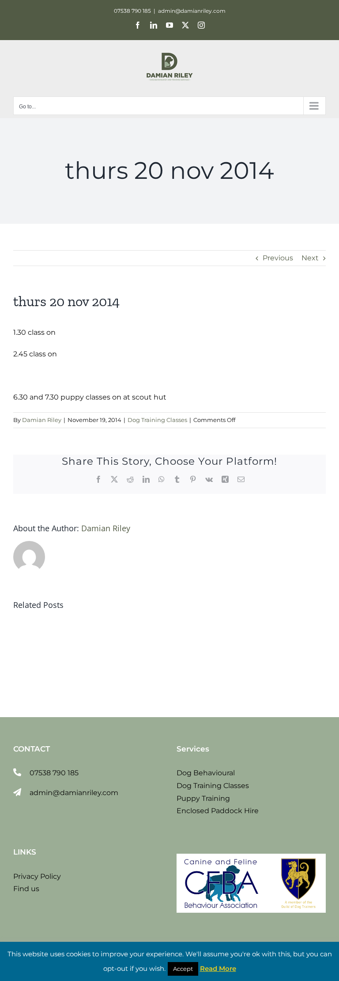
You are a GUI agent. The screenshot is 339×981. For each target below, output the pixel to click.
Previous (278, 258)
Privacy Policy (37, 876)
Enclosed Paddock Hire (218, 811)
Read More (218, 968)
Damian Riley (41, 419)
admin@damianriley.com (192, 10)
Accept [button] (183, 968)
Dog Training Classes (157, 419)
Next (310, 258)
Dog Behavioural (206, 773)
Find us (26, 889)
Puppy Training (203, 798)
